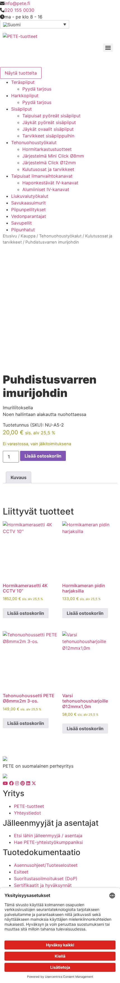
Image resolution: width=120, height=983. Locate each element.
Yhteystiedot (27, 813)
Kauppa (28, 236)
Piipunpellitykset (28, 209)
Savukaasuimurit (28, 203)
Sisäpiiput (21, 109)
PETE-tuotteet (29, 806)
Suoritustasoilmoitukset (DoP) (45, 878)
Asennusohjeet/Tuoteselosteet (46, 865)
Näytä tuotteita (21, 73)
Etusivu (10, 236)
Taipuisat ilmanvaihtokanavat (42, 176)
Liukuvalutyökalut (29, 196)
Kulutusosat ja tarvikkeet (48, 169)
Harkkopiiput (25, 95)
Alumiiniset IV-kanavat (45, 189)
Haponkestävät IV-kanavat (50, 182)
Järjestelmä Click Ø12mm (49, 162)
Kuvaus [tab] (19, 477)
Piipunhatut (23, 229)
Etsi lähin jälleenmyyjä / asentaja (48, 835)
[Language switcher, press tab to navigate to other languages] (34, 24)
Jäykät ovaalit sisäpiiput (48, 129)
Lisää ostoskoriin (43, 456)
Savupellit (21, 223)
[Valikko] (108, 48)
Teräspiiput (23, 82)
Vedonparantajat (28, 216)
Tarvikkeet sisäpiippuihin (48, 136)
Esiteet (21, 872)
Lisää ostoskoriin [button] (25, 613)
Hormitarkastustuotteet (47, 149)
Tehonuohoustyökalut (34, 142)
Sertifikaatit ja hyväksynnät (43, 885)
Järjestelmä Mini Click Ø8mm (53, 156)
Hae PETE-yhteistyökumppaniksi (48, 842)
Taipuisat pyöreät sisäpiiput (51, 115)
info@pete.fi (17, 3)
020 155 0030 (19, 10)
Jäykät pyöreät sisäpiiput (49, 122)
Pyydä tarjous (36, 89)
